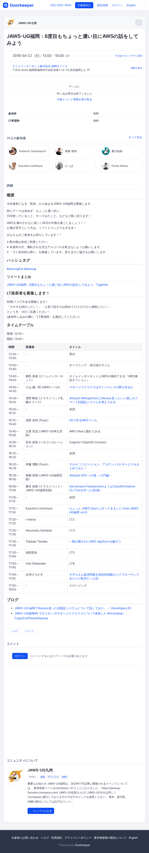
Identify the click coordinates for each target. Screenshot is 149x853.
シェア (14, 631)
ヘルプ (45, 837)
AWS (64, 776)
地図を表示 (136, 68)
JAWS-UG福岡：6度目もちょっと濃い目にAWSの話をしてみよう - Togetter (57, 285)
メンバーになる (42, 810)
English (131, 5)
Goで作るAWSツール (83, 420)
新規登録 (102, 5)
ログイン (117, 5)
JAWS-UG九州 (27, 23)
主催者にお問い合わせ (24, 837)
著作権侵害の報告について (110, 837)
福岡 (43, 776)
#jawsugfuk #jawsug (21, 269)
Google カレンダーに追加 (128, 55)
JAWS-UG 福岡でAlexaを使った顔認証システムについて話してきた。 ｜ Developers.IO (73, 608)
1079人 (32, 776)
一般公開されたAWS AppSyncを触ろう (95, 541)
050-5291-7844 (60, 5)
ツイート (29, 631)
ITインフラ (53, 776)
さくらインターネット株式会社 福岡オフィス (40, 66)
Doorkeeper (82, 845)
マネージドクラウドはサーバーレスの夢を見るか (101, 387)
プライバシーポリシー (78, 837)
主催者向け (84, 5)
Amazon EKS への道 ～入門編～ (90, 475)
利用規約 (56, 837)
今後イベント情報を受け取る (74, 99)
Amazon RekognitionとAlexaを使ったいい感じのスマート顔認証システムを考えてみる (103, 400)
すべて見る (135, 137)
